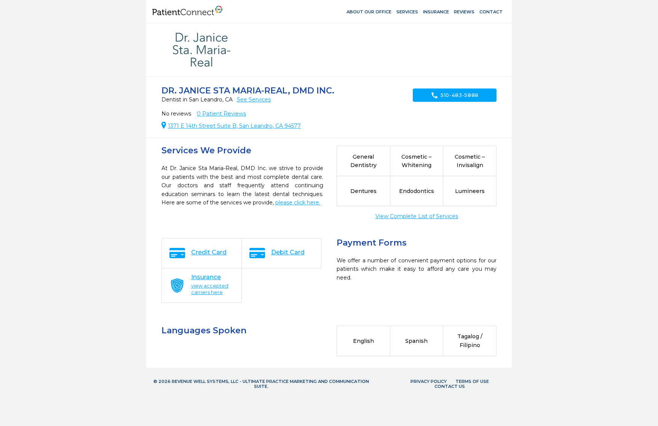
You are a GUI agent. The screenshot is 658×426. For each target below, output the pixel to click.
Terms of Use (472, 381)
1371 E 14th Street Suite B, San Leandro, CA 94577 (234, 125)
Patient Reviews (221, 113)
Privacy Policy (428, 381)
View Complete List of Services (416, 216)
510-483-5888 (455, 95)
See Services (254, 99)
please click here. (297, 202)
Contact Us (449, 386)
